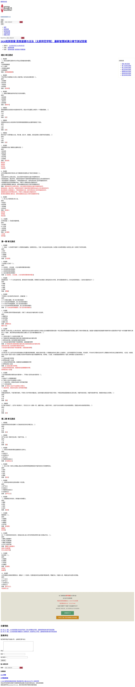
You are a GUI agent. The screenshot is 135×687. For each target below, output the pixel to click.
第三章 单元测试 (126, 69)
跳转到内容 (4, 1)
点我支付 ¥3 (67, 613)
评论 (2, 651)
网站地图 (19, 681)
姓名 (2, 654)
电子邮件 (4, 657)
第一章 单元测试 (126, 65)
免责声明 (36, 681)
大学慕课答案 (4, 678)
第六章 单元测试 (126, 75)
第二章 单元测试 (126, 67)
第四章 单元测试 (126, 71)
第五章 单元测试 (126, 73)
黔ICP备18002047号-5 (28, 681)
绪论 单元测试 (126, 64)
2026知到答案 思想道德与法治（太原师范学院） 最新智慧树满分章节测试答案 (44, 41)
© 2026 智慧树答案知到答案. (8, 681)
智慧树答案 (11, 47)
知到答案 (17, 49)
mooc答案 (3, 675)
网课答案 (22, 49)
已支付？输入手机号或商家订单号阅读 (67, 617)
